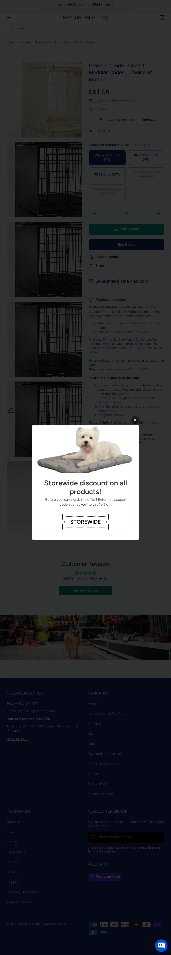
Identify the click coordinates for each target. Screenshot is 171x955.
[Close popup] (135, 420)
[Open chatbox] (161, 945)
